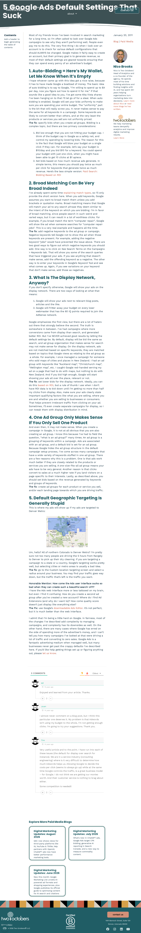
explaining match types (77, 192)
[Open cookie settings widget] (4, 928)
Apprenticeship (99, 7)
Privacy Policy (6, 925)
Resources (76, 7)
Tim (43, 740)
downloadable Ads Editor (68, 608)
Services (41, 7)
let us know (49, 653)
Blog (115, 41)
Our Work (60, 7)
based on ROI (45, 385)
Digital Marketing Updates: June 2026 (46, 871)
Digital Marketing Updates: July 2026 (85, 832)
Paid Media (126, 41)
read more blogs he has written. (122, 106)
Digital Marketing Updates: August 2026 (45, 834)
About (70, 13)
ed (42, 683)
